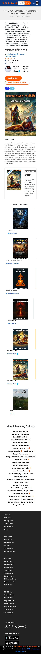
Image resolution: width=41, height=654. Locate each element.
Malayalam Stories (10, 606)
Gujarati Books (9, 564)
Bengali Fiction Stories (20, 437)
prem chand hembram (13, 263)
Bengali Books (9, 576)
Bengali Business (14, 496)
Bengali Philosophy (14, 474)
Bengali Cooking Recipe (15, 479)
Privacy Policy (8, 521)
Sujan (13, 414)
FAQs (6, 529)
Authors (7, 545)
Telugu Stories (8, 612)
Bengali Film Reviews (20, 485)
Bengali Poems (28, 451)
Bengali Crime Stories (20, 505)
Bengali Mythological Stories (20, 488)
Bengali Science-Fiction (20, 493)
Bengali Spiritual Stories (20, 434)
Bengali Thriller (29, 491)
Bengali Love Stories (20, 459)
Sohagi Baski (13, 233)
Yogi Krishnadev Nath (13, 293)
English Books (8, 558)
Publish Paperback (10, 551)
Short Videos (8, 548)
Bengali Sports (27, 496)
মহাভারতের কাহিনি (30, 173)
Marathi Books (9, 567)
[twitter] (15, 626)
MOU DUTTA (13, 323)
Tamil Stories (8, 609)
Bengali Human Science (20, 471)
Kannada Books (9, 582)
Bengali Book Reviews (14, 491)
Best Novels (8, 539)
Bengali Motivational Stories (20, 440)
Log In (35, 3)
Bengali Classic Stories (20, 442)
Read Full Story (13, 78)
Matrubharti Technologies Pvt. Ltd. (26, 647)
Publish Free (25, 3)
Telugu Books (8, 573)
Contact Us (8, 518)
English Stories (9, 601)
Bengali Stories (9, 604)
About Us (7, 515)
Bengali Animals (13, 499)
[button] (22, 3)
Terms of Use (8, 523)
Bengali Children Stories (20, 445)
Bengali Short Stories (20, 431)
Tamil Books (8, 570)
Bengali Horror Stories (20, 482)
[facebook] (6, 626)
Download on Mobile (19, 82)
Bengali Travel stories (20, 454)
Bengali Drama (30, 457)
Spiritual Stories (26, 70)
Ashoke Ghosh (12, 54)
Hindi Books (8, 561)
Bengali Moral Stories (20, 465)
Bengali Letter (29, 479)
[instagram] (11, 626)
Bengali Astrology (27, 499)
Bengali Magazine (14, 451)
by (9, 233)
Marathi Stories (9, 598)
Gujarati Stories (9, 595)
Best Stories (8, 536)
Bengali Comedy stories (20, 448)
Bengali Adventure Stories (20, 468)
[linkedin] (24, 626)
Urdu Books (8, 585)
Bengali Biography (20, 476)
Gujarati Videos (9, 542)
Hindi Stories (8, 592)
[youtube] (20, 626)
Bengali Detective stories (20, 462)
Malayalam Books (10, 579)
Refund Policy (8, 526)
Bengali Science (13, 502)
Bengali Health (28, 474)
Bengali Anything (27, 502)
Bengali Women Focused (14, 457)
